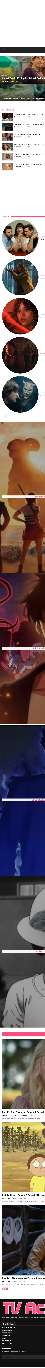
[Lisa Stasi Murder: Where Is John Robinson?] (7, 166)
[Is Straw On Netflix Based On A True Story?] (7, 137)
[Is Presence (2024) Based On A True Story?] (20, 355)
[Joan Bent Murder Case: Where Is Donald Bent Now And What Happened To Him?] (7, 156)
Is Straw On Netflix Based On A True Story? (28, 134)
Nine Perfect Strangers (10, 1115)
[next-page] (6, 416)
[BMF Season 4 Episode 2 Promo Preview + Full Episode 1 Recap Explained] (7, 127)
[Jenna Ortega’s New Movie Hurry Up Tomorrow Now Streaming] (20, 316)
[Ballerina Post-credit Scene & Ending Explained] (20, 277)
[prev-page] (3, 416)
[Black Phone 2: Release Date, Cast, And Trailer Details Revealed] (20, 394)
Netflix (4, 75)
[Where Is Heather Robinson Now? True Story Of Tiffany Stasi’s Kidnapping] (7, 146)
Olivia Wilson (18, 117)
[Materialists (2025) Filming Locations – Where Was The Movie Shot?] (20, 238)
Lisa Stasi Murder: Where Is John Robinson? (28, 164)
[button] (3, 50)
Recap (4, 1198)
